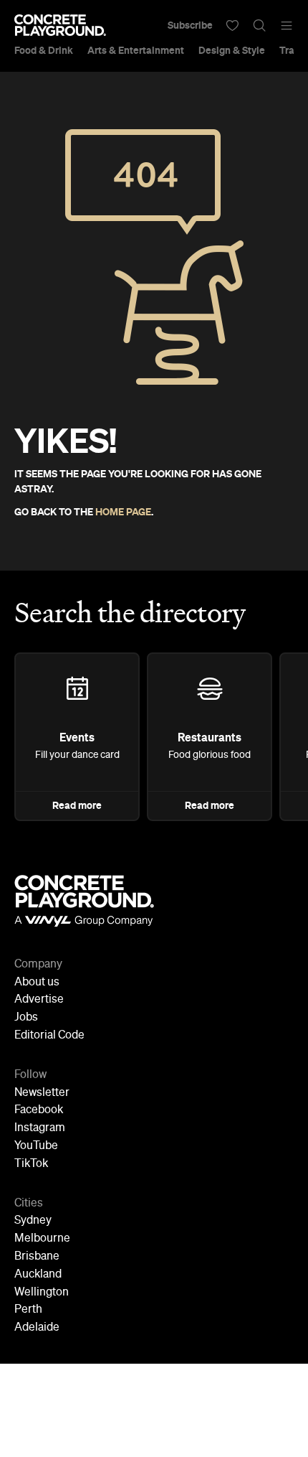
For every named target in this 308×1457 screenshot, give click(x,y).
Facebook (38, 1110)
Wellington (41, 1292)
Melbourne (42, 1239)
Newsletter (41, 1093)
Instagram (39, 1128)
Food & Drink (43, 50)
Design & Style (231, 50)
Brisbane (36, 1256)
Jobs (26, 1017)
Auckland (38, 1274)
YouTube (36, 1146)
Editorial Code (49, 1035)
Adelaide (36, 1328)
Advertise (39, 1000)
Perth (28, 1310)
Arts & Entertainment (135, 50)
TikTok (31, 1164)
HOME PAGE (123, 511)
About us (36, 982)
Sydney (33, 1221)
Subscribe (190, 25)
